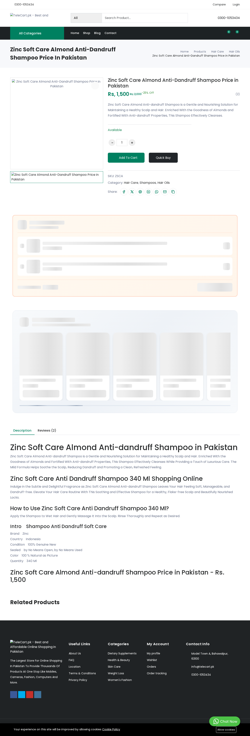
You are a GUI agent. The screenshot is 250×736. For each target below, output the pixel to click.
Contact (110, 33)
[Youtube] (29, 694)
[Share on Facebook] (124, 192)
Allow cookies (226, 730)
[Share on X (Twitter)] (132, 192)
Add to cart (128, 157)
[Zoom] (95, 85)
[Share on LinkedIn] (148, 192)
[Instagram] (37, 694)
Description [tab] (22, 430)
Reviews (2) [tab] (47, 430)
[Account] (219, 33)
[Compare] (183, 158)
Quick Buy (163, 157)
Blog (97, 33)
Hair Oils (234, 52)
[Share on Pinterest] (140, 192)
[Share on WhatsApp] (157, 192)
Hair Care (217, 52)
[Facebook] (13, 694)
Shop (86, 33)
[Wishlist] (189, 158)
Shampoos (148, 182)
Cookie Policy (111, 729)
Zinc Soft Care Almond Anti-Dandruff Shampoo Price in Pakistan (173, 83)
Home (75, 33)
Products (200, 52)
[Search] (183, 18)
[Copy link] (173, 191)
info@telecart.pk (202, 667)
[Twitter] (21, 694)
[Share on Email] (165, 192)
